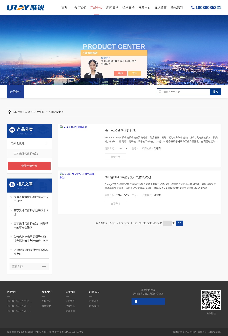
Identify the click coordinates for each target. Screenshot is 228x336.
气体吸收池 (54, 111)
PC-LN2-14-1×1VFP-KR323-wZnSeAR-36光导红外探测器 (19, 311)
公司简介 (70, 301)
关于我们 (80, 7)
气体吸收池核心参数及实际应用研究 (31, 199)
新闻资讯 (112, 7)
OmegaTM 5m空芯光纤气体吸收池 (128, 177)
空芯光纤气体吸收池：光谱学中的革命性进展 (31, 225)
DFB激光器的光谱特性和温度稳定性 (31, 251)
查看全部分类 (29, 165)
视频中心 (145, 7)
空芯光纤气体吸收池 (26, 153)
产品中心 (96, 7)
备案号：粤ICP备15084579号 (67, 331)
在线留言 (161, 7)
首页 (64, 7)
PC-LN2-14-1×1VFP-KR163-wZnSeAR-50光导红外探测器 (19, 306)
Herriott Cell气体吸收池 (120, 130)
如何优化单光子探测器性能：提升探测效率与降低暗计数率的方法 (31, 239)
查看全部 (17, 266)
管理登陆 (202, 331)
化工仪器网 (190, 331)
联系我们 (177, 7)
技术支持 (129, 7)
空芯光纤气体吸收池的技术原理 (31, 212)
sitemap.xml (214, 331)
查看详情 (115, 156)
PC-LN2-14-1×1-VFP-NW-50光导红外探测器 (19, 301)
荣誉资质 (70, 311)
